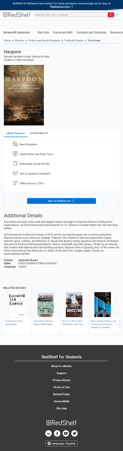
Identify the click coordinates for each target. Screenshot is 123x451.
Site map (61, 408)
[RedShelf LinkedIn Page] (48, 435)
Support (61, 373)
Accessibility (61, 401)
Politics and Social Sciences (44, 40)
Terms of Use (61, 387)
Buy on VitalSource (59, 201)
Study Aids (43, 32)
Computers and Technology (91, 32)
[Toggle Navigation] (117, 14)
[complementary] (61, 306)
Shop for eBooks (61, 366)
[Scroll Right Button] (120, 312)
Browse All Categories (17, 32)
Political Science (74, 40)
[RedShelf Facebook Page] (57, 435)
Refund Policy (61, 394)
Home (7, 40)
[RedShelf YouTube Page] (66, 435)
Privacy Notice (61, 380)
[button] (61, 144)
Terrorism (94, 40)
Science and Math (63, 32)
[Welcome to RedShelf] (17, 15)
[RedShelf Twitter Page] (74, 435)
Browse (19, 40)
